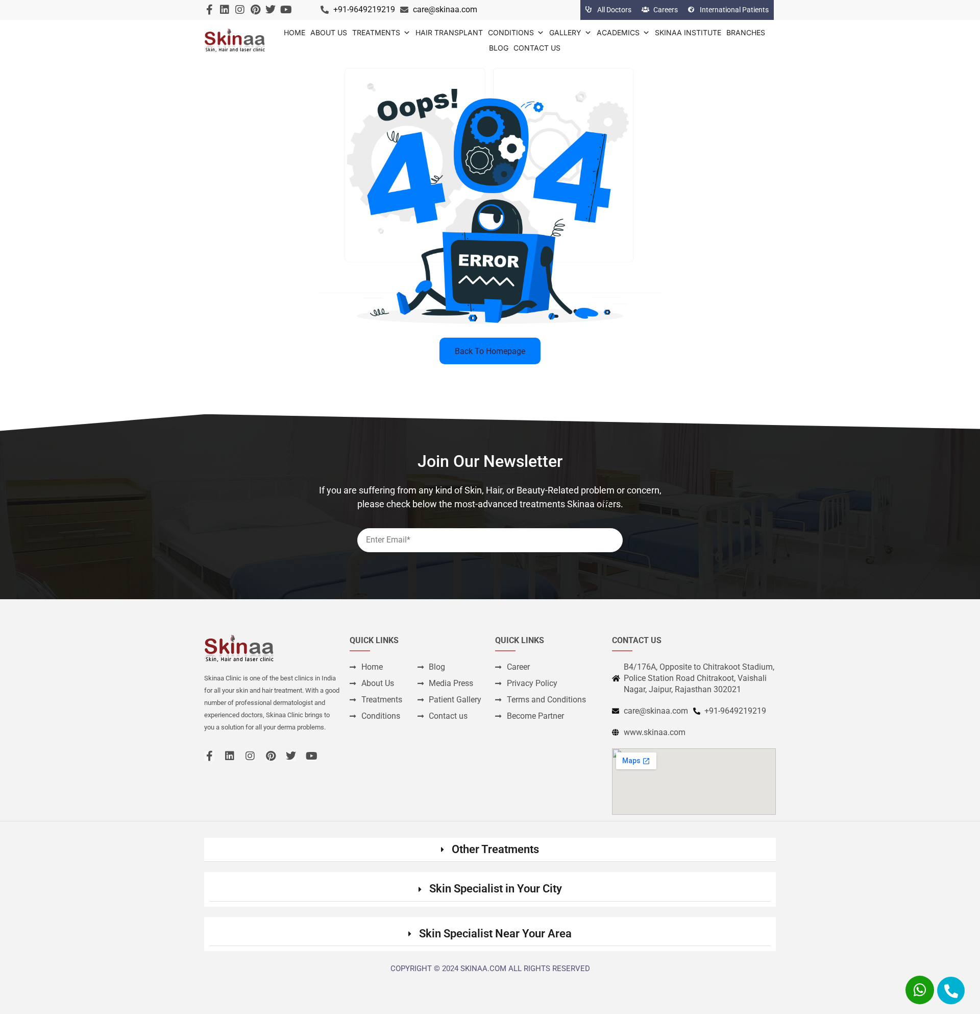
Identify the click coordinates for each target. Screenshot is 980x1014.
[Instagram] (240, 10)
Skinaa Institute (688, 32)
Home (294, 32)
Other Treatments (495, 849)
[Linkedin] (224, 10)
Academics (618, 32)
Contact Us (536, 47)
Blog (498, 47)
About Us (328, 32)
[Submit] (606, 501)
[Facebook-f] (209, 10)
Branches (745, 32)
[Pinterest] (255, 10)
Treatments (376, 32)
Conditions (511, 32)
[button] (490, 850)
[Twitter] (270, 10)
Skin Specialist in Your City (495, 888)
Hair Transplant (449, 32)
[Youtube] (286, 10)
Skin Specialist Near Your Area (495, 933)
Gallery (565, 32)
